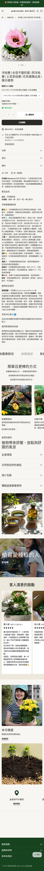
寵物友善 (10, 17)
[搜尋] (34, 11)
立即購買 (22, 122)
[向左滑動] (19, 65)
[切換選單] (2, 11)
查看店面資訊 (9, 144)
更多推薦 (5, 562)
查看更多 (5, 739)
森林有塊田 (12, 866)
